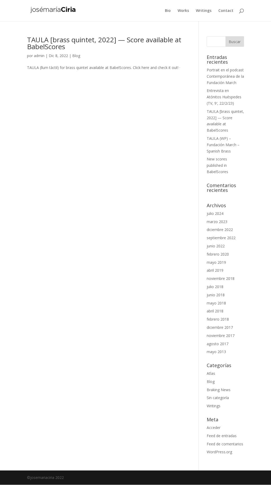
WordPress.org (219, 451)
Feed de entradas (222, 435)
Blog (76, 55)
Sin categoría (218, 397)
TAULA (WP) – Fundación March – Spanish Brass (223, 145)
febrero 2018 (218, 319)
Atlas (211, 373)
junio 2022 (216, 245)
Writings (203, 11)
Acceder (213, 427)
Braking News (219, 389)
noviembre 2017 (220, 335)
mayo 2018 (216, 303)
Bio (168, 11)
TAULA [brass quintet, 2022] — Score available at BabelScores (104, 43)
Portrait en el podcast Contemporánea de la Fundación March (225, 76)
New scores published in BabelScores (217, 165)
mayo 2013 (216, 351)
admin (39, 55)
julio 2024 (215, 213)
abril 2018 (215, 310)
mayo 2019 (216, 262)
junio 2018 (216, 294)
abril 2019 (215, 270)
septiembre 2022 (221, 237)
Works (183, 11)
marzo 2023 (217, 221)
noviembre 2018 (220, 278)
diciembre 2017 (220, 327)
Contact (225, 11)
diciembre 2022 (220, 229)
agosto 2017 (217, 343)
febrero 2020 (218, 254)
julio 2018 (215, 286)
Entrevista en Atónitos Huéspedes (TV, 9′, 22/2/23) (224, 97)
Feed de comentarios (225, 443)
